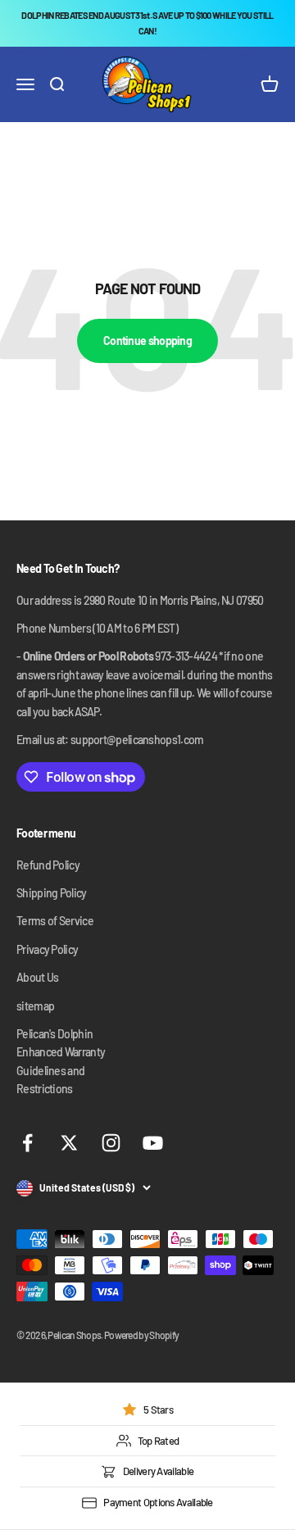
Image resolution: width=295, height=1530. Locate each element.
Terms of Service (54, 921)
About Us (37, 977)
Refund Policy (47, 865)
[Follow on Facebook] (27, 1143)
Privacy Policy (47, 949)
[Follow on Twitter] (69, 1143)
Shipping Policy (51, 893)
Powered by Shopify (141, 1335)
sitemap (35, 1006)
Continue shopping (147, 340)
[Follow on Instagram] (111, 1143)
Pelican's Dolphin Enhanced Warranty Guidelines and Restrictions (60, 1061)
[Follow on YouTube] (153, 1143)
